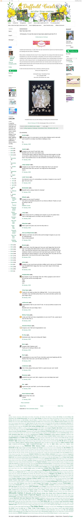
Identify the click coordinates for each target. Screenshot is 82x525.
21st (64, 416)
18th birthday (59, 416)
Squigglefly (14, 499)
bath (34, 424)
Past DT (30, 23)
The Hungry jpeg (12, 506)
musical (33, 475)
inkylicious (16, 463)
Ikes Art (58, 461)
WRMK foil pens (53, 513)
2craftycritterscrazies (22, 418)
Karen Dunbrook (26, 393)
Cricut (19, 437)
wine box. (57, 511)
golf (22, 460)
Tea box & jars (22, 504)
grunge (40, 460)
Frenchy (46, 457)
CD (53, 429)
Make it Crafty (68, 470)
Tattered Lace (13, 504)
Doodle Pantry (65, 446)
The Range (59, 506)
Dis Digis (22, 446)
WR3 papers (41, 513)
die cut (64, 440)
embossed (52, 454)
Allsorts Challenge (50, 421)
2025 (11, 150)
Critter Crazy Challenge (28, 437)
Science (51, 488)
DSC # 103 (15, 449)
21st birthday (68, 416)
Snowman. (44, 496)
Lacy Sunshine (55, 466)
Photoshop (54, 481)
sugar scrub (52, 501)
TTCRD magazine (40, 508)
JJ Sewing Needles (56, 463)
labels (48, 466)
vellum (14, 509)
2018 (11, 253)
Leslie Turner (25, 177)
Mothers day (70, 473)
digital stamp (55, 444)
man (13, 472)
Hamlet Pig (54, 460)
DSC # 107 (25, 449)
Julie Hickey (20, 465)
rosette (12, 488)
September (13, 171)
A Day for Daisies (33, 420)
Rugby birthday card (24, 488)
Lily (36, 468)
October (14, 166)
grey (38, 460)
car (19, 429)
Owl (58, 478)
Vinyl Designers (31, 509)
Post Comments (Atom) (32, 408)
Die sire (67, 440)
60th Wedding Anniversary (58, 418)
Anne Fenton (11, 423)
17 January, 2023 (26, 388)
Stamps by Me (50, 499)
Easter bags (62, 452)
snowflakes (35, 496)
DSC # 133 (48, 449)
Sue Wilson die (45, 501)
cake (10, 429)
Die (60, 440)
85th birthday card (18, 420)
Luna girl (24, 470)
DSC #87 (16, 452)
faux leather (63, 455)
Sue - (23, 384)
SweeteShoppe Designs (49, 503)
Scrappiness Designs (33, 489)
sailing (32, 488)
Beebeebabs (25, 188)
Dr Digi (16, 447)
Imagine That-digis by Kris (66, 461)
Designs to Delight (42, 440)
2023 (11, 155)
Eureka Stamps (17, 455)
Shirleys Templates (48, 491)
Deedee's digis (13, 440)
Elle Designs (42, 454)
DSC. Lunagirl (44, 452)
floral (24, 457)
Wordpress (36, 513)
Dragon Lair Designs (27, 447)
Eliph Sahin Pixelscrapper (23, 454)
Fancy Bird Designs (56, 455)
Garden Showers (12, 458)
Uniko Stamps (65, 508)
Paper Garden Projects (23, 480)
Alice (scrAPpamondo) (28, 232)
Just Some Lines (42, 465)
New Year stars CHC (13, 222)
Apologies (16, 423)
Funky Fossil (66, 457)
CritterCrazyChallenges (39, 437)
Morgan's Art (46, 473)
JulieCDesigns (27, 465)
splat (52, 498)
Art (45, 423)
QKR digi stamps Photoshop (23, 486)
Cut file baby (70, 437)
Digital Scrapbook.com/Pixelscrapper (17, 444)
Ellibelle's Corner (26, 205)
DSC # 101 (11, 449)
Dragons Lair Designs (37, 447)
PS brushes (63, 484)
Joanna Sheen (63, 463)
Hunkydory (44, 461)
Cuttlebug (11, 439)
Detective (48, 440)
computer (21, 432)
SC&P (48, 488)
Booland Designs (12, 428)
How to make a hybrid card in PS (41, 23)
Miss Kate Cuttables (16, 473)
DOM (54, 446)
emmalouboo (64, 454)
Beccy (48, 424)
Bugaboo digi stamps (57, 428)
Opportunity (68, 476)
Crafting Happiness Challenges (41, 37)
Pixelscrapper (67, 483)
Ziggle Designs (66, 513)
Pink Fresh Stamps (13, 483)
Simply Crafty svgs (46, 495)
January (14, 194)
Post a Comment (25, 402)
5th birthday (44, 418)
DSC (72, 447)
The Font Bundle (64, 504)
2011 (11, 268)
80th (70, 418)
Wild (53, 511)
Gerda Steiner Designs (27, 458)
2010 (11, 271)
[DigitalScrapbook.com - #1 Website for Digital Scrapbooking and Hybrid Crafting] (70, 92)
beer (60, 424)
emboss (47, 454)
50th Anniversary (31, 418)
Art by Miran (56, 423)
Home (9, 23)
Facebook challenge (46, 455)
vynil (35, 509)
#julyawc (14, 416)
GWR (46, 460)
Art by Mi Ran (49, 423)
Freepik (42, 457)
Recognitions (23, 23)
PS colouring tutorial (54, 23)
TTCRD (33, 508)
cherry (60, 429)
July (13, 178)
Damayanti (20, 439)
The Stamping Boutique (68, 506)
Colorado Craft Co (61, 431)
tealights (30, 504)
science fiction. (57, 488)
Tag (72, 503)
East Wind (54, 452)
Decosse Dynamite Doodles (52, 439)
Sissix (52, 495)
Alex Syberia (17, 421)
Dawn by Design (29, 439)
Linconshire (63, 468)
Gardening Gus (19, 458)
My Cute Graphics (38, 475)
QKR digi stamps (13, 486)
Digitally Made (62, 444)
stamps (45, 499)
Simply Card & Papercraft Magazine (58, 493)
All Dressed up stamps (35, 421)
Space (59, 496)
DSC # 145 (71, 449)
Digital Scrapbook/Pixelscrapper (34, 444)
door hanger (70, 446)
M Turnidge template (38, 470)
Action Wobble (53, 420)
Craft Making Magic (65, 432)
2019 (11, 251)
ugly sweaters (55, 508)
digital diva (48, 442)
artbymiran (68, 423)
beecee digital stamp (55, 424)
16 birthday (53, 416)
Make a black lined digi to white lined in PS (17, 25)
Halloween (49, 460)
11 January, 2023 (26, 379)
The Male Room (36, 506)
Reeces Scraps (49, 486)
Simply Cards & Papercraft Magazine (30, 495)
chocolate (14, 431)
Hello (15, 461)
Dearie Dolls (37, 439)
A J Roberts (39, 420)
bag (29, 424)
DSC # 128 (38, 449)
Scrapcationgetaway (23, 489)
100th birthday (25, 416)
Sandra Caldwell (43, 488)
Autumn (16, 424)
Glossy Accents (15, 460)
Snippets (18, 496)
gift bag (43, 458)
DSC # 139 (66, 449)
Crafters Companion (45, 434)
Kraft (33, 466)
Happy (58, 460)
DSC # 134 (52, 449)
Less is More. (20, 468)
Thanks (59, 504)
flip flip (21, 457)
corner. (30, 432)
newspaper (11, 476)
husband (53, 461)
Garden (71, 457)
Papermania (59, 480)
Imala (72, 461)
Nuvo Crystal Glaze (51, 476)
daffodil (15, 439)
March (13, 187)
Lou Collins (15, 470)
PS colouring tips (69, 484)
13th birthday (36, 416)
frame (40, 457)
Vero (17, 509)
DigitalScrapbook (12, 446)
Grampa (34, 460)
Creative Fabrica (52, 436)
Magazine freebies (50, 470)
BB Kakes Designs (38, 424)
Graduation (29, 460)
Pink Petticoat (20, 483)
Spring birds (68, 498)
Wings (60, 511)
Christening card (30, 431)
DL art (47, 446)
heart (65, 460)
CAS (49, 429)
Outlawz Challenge (16, 478)
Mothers (66, 473)
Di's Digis (57, 440)
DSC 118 (20, 452)
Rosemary (24, 375)
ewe (22, 455)
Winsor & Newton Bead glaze (67, 511)
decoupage (61, 439)
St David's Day (20, 499)
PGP (46, 481)
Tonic (29, 508)
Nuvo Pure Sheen (61, 476)
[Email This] (43, 126)
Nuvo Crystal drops (40, 476)
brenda (24, 135)
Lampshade (65, 466)
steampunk (66, 499)
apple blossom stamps (39, 423)
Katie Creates (67, 465)
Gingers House (65, 458)
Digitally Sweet (69, 444)
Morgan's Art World (55, 473)
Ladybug (61, 466)
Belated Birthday (64, 424)
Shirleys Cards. (40, 491)
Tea (18, 504)
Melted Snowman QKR (14, 214)
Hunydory (49, 461)
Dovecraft (11, 447)
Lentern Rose (14, 468)
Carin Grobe (41, 429)
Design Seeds (35, 440)
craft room (71, 432)
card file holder (23, 429)
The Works (11, 508)
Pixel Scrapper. (45, 483)
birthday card (40, 426)
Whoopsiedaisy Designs (47, 511)
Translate (70, 61)
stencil (71, 499)
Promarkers (57, 484)
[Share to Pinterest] (47, 126)
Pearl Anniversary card (13, 481)
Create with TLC (31, 436)
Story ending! (25, 501)
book (68, 426)
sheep (72, 489)
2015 (11, 260)
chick (69, 429)
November (13, 163)
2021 (11, 247)
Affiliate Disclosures (59, 25)
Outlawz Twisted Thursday (47, 478)
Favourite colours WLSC (13, 209)
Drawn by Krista (46, 447)
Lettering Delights (27, 468)
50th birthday (38, 418)
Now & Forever (24, 476)
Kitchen (30, 466)
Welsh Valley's (38, 511)
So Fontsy (49, 496)
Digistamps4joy (37, 442)
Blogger (71, 516)
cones (24, 432)
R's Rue (24, 335)
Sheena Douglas (66, 489)
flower (27, 457)
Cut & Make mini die (63, 437)
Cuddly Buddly (47, 437)
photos (49, 481)
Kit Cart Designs (24, 466)
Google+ (25, 460)
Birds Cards (28, 426)
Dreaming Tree (60, 447)
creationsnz (25, 365)
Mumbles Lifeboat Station (14, 475)
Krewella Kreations (38, 466)
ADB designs (60, 420)
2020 (11, 249)
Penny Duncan (42, 481)
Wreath (45, 513)
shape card (52, 489)
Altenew (57, 421)
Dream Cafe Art (53, 447)
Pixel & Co (30, 483)
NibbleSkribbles (16, 476)
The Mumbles (46, 506)
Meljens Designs (38, 472)
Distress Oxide (40, 446)
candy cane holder (14, 429)
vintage (22, 509)
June (13, 180)
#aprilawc (10, 416)
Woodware (25, 513)
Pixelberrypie (59, 483)
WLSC (20, 513)
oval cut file (55, 478)
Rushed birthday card (13, 199)
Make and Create (61, 470)
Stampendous (34, 499)
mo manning (23, 473)
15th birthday (48, 416)
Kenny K (14, 466)
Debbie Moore (43, 439)
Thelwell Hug (17, 508)
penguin (31, 481)
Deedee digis (70, 439)
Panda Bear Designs (66, 478)
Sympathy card (58, 503)
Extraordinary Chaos (42, 128)
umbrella (60, 508)
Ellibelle (24, 197)
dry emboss (67, 447)
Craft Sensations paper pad (16, 434)
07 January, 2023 (26, 144)
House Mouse (29, 461)
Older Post (60, 406)
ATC (72, 423)
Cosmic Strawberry (43, 432)
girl (68, 458)
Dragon (20, 447)
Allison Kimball (44, 421)
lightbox (33, 468)
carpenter (46, 429)
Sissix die (56, 495)
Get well (40, 458)
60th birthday (50, 418)
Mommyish (38, 473)
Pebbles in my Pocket (25, 481)
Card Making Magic (32, 429)
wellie (24, 511)
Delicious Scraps (21, 440)
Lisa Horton (68, 468)
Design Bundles (29, 440)
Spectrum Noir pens (19, 498)
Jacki (25, 463)
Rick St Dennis (62, 486)
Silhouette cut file (51, 128)
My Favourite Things (46, 475)
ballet (31, 424)
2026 (11, 148)
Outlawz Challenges (27, 478)
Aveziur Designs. (22, 424)
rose (9, 488)
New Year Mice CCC (13, 237)
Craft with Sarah (26, 434)
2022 (11, 244)
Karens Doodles (49, 465)
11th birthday (30, 416)
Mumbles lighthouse (23, 475)
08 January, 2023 (26, 257)
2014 (11, 262)
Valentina (71, 508)
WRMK (48, 513)
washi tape (39, 509)
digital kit (53, 442)
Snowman (40, 496)
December (13, 158)
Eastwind (67, 452)
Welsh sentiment (32, 511)
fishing (18, 457)
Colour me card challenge (14, 432)
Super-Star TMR (13, 227)
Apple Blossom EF (31, 423)
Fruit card (61, 457)
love (19, 470)
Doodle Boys (58, 446)
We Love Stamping (68, 509)
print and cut (36, 484)
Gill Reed (47, 458)
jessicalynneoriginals (47, 463)
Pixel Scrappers (53, 483)
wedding (14, 511)
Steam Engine (60, 499)
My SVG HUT (61, 475)
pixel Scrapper (37, 483)
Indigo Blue (11, 463)
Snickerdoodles (12, 496)
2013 (11, 264)
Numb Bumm (29, 476)
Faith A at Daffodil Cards (12, 58)
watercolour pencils (59, 509)
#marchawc (19, 416)
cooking (27, 432)
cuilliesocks (25, 302)
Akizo (14, 421)
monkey (42, 473)
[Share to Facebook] (46, 126)
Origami (10, 478)
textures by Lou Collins (45, 504)
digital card (44, 442)
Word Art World (31, 513)
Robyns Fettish (68, 486)
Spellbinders (47, 498)
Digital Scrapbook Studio (67, 442)
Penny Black (36, 481)
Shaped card (58, 489)
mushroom (29, 475)
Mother (63, 473)
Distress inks (30, 446)
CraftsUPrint (68, 434)
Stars (56, 499)
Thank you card (53, 504)
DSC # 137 (62, 449)
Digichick (18, 442)
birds (24, 426)
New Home (66, 475)
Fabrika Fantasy (38, 455)
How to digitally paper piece (35, 25)
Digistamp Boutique (29, 442)
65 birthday (66, 418)
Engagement (70, 454)
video (20, 509)
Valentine (11, 509)
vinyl (57, 128)
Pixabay (26, 483)
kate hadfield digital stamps (58, 465)
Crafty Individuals (15, 436)
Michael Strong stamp (54, 472)
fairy (51, 455)
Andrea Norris (70, 421)
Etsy (13, 455)
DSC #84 (12, 452)
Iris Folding (21, 463)
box (20, 428)
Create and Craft (22, 436)
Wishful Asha (15, 513)
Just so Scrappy (35, 465)
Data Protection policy (48, 25)
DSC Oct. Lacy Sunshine (36, 452)
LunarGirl (32, 470)
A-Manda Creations (46, 420)
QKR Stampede (33, 486)
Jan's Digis (28, 463)
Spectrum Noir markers (33, 498)
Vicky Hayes (25, 290)
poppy (23, 484)
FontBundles (35, 457)
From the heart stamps (53, 457)
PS (60, 484)
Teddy (33, 504)
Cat (51, 429)
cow (48, 432)
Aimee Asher (67, 420)
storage (16, 501)
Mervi (23, 344)
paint (60, 478)
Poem (13, 484)
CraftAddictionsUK (34, 434)
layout (69, 466)
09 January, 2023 (26, 320)
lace (51, 466)
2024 (11, 152)
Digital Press (58, 442)
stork (19, 501)
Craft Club (58, 432)
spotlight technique (59, 498)
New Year (71, 475)
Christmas (42, 431)
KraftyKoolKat (26, 274)
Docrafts (50, 446)
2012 (11, 266)
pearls (19, 481)
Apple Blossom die (22, 423)
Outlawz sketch (36, 478)
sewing (39, 489)
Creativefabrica (13, 437)
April (13, 185)
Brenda (24, 245)
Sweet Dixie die (23, 503)
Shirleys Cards (33, 491)
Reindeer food (55, 486)
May (13, 183)
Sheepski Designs (13, 491)
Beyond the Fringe (16, 426)
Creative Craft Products (42, 436)
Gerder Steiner (35, 458)
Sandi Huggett (37, 488)
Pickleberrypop (70, 481)
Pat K (23, 355)
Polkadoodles (18, 484)
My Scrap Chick (54, 475)
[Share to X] (45, 126)
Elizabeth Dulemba (34, 454)
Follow (10, 67)
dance (23, 439)
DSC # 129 (43, 449)
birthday (34, 426)
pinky (23, 262)
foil (29, 457)
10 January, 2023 (26, 370)
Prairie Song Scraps (29, 484)
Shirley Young (26, 315)
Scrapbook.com (15, 489)
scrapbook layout (64, 488)
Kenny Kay (18, 466)
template (36, 504)
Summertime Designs (68, 501)
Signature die (70, 491)
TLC (27, 508)
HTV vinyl (35, 461)
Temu (39, 504)
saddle (29, 488)
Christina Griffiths (36, 431)
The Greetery (70, 504)
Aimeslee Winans (26, 325)
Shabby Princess (45, 489)
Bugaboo (50, 428)
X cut (59, 513)
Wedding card (19, 511)
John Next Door (14, 465)
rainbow (40, 486)
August (13, 175)
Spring (64, 498)
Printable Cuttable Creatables (46, 484)
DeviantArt (52, 440)
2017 (11, 255)
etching (10, 455)
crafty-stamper (26, 164)
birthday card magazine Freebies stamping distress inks (55, 426)
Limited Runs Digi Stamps (52, 468)
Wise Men (11, 513)
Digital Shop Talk (47, 444)
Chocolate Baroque (21, 431)
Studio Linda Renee (33, 501)
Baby (27, 424)
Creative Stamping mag (68, 436)
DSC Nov (29, 452)
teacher (26, 504)
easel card (49, 452)
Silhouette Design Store (42, 493)
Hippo (17, 461)
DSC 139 (24, 452)
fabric (34, 455)
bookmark (71, 426)
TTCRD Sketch (49, 508)
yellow (61, 513)
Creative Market (60, 436)
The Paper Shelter (53, 506)
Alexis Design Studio (25, 421)
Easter (57, 452)
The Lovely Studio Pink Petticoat (23, 506)
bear (46, 424)
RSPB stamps (16, 488)
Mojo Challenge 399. (31, 473)
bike (21, 426)
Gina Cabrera (53, 458)
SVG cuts (17, 503)
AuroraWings (11, 424)
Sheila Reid (20, 491)
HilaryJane (25, 223)
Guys (43, 460)
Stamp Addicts (27, 499)
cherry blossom (65, 429)
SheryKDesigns (26, 491)
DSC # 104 (20, 449)
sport (54, 498)
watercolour (52, 509)
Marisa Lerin (20, 472)
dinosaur (18, 446)
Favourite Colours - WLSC (14, 232)
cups (51, 437)
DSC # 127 (34, 449)
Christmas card (50, 431)
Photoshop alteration (62, 481)
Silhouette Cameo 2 (17, 493)
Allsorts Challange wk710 (33, 123)
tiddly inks (23, 508)
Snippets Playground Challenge (26, 496)
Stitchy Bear (12, 501)
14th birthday (42, 416)
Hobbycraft (21, 461)
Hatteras (61, 460)
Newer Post (23, 406)
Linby (23, 212)
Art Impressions (62, 423)
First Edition (68, 455)
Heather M (11, 461)
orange (72, 476)
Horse (24, 461)
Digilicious (22, 442)
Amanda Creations (63, 421)
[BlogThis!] (44, 126)
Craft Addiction (52, 432)
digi (70, 440)
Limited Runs (40, 468)
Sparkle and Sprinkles (65, 496)
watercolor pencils (45, 509)
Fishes (15, 457)
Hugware (39, 461)
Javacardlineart (38, 463)
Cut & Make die (56, 437)
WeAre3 (10, 511)
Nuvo (33, 476)
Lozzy (21, 470)
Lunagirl (28, 470)
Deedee (65, 439)
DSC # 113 (29, 449)
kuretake (45, 466)
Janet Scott (33, 463)
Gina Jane (59, 458)
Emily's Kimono (58, 454)
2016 (11, 258)
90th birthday (25, 420)
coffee (56, 431)
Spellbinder (42, 498)
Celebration (56, 429)
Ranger (44, 486)
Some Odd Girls (54, 496)
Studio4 (38, 501)
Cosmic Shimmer (36, 432)
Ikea (56, 461)
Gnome (20, 460)
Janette (24, 149)
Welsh (26, 511)
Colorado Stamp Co (69, 431)
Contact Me (15, 23)
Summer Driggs (58, 501)
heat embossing (69, 460)
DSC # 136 (57, 449)
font (31, 457)
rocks (72, 486)
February (14, 190)
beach (44, 424)
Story (22, 501)
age (64, 420)
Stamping (40, 499)
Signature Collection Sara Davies (61, 491)
